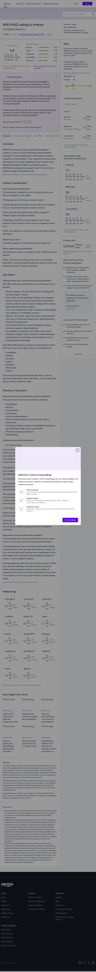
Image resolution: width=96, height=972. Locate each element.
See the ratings (70, 520)
